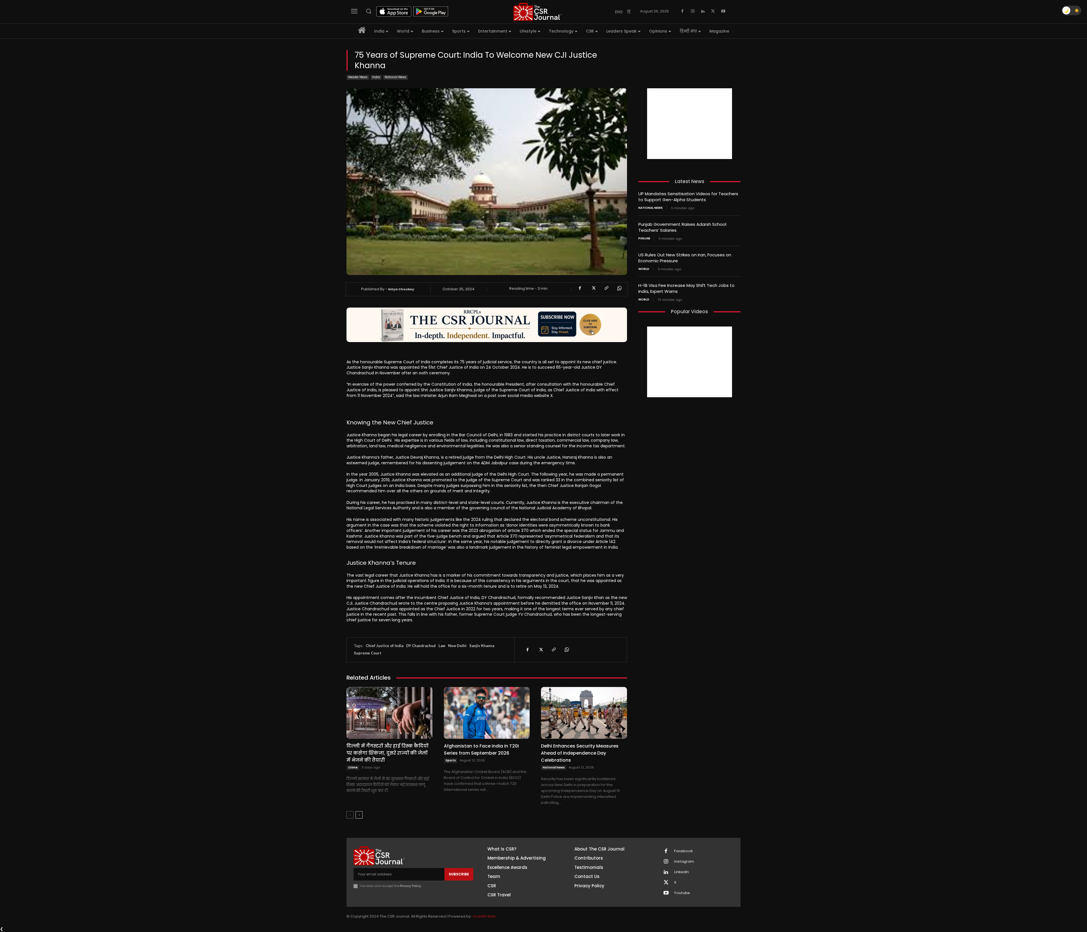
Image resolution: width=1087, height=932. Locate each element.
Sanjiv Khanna (481, 645)
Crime (353, 767)
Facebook (683, 851)
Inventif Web (484, 916)
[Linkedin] (703, 11)
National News (395, 77)
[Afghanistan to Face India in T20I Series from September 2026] (487, 712)
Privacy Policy (410, 886)
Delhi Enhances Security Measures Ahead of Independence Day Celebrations (580, 753)
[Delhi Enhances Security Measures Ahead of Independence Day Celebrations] (584, 712)
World (643, 269)
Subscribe (459, 874)
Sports (451, 760)
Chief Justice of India (384, 645)
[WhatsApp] (619, 288)
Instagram (684, 861)
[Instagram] (693, 11)
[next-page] (359, 815)
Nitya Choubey (401, 289)
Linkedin (681, 872)
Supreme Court (367, 653)
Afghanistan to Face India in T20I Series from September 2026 (481, 749)
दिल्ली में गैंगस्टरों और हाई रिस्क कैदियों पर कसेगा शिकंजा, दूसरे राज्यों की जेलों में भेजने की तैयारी (387, 753)
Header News (357, 77)
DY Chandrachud (421, 645)
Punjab (644, 238)
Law (441, 645)
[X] (713, 11)
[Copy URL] (606, 288)
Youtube (682, 893)
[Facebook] (682, 11)
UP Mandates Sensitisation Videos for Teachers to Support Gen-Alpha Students (688, 197)
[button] (368, 11)
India (376, 77)
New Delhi (457, 645)
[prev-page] (350, 815)
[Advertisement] (689, 123)
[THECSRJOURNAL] (537, 12)
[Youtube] (723, 11)
